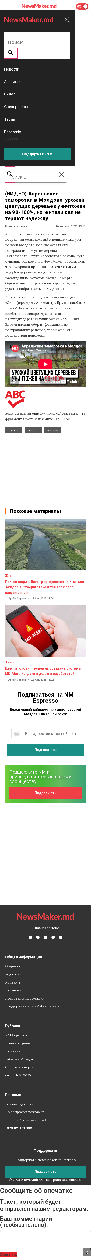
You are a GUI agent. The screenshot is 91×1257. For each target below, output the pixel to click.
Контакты (13, 982)
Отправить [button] (8, 1254)
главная (14, 430)
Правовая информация (25, 998)
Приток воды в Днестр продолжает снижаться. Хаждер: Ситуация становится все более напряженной (45, 587)
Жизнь (9, 575)
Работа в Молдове (20, 1059)
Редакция (13, 974)
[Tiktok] (53, 937)
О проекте (13, 966)
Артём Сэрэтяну (18, 598)
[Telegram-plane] (60, 937)
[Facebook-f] (30, 937)
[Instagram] (45, 937)
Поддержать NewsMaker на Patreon (35, 1006)
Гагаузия (12, 1051)
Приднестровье (18, 1043)
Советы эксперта (19, 1067)
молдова (52, 430)
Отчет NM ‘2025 (18, 1075)
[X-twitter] (38, 937)
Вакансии (13, 990)
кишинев (33, 430)
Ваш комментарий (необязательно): (26, 1222)
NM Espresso (16, 1035)
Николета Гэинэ (16, 226)
